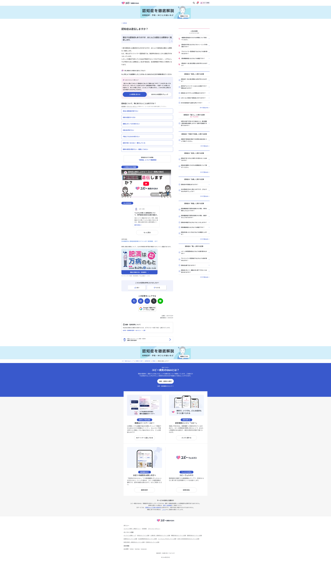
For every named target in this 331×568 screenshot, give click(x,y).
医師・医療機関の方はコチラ (165, 386)
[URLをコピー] (134, 301)
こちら (164, 509)
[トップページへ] (165, 522)
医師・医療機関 (167, 505)
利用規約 (123, 106)
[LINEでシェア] (160, 301)
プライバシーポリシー (132, 106)
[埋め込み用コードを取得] (147, 301)
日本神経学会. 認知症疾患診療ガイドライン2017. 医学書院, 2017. (139, 241)
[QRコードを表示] (140, 301)
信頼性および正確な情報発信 (153, 507)
